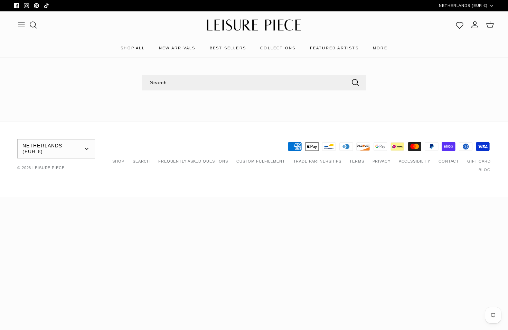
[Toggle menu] (21, 24)
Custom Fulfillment (260, 161)
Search (141, 161)
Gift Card (479, 161)
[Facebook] (16, 5)
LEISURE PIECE (48, 168)
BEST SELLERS (228, 48)
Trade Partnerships (317, 161)
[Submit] (355, 82)
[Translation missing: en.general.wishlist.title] (459, 25)
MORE (380, 48)
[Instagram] (26, 5)
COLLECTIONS (277, 48)
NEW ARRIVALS (177, 48)
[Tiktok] (46, 5)
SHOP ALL (133, 48)
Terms (356, 161)
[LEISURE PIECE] (254, 25)
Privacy (382, 161)
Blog (485, 170)
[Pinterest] (36, 5)
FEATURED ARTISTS (334, 48)
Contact (449, 161)
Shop (118, 161)
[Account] (475, 25)
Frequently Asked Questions (193, 161)
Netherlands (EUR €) (463, 5)
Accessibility (414, 161)
